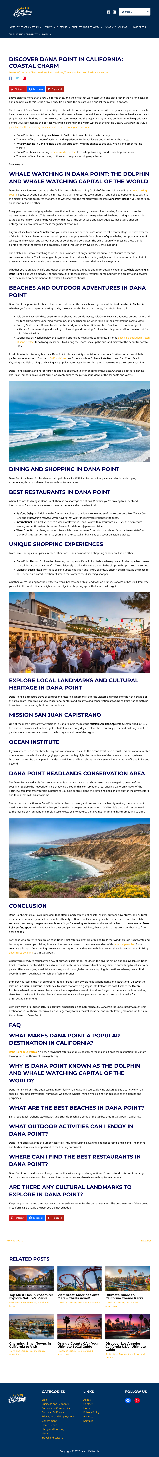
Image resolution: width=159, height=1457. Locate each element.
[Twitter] (17, 78)
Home (12, 27)
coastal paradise (124, 944)
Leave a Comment (19, 72)
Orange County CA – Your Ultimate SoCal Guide (78, 1345)
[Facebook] (109, 12)
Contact (88, 1404)
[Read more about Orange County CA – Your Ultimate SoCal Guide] (79, 1326)
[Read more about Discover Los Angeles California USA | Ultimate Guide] (127, 1326)
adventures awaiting (21, 952)
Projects (88, 1416)
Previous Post (13, 1240)
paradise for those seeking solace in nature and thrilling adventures (49, 127)
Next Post (148, 1240)
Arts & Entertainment (89, 1302)
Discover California (29, 27)
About (87, 1399)
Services (88, 1421)
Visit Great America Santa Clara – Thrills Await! (78, 1296)
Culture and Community (23, 34)
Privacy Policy (91, 1412)
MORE (45, 34)
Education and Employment (58, 1416)
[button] (42, 27)
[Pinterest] (114, 12)
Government (49, 1421)
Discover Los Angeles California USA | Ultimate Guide (125, 1347)
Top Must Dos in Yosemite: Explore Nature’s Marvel (31, 1296)
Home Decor (139, 27)
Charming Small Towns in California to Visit (30, 1345)
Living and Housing (115, 27)
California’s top (58, 358)
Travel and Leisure (56, 27)
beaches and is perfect (63, 152)
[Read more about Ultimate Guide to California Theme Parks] (127, 1278)
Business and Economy (85, 27)
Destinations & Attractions (47, 72)
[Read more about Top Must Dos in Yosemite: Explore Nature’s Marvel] (31, 1278)
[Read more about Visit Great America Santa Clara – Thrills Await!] (79, 1278)
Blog (44, 1399)
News (45, 1433)
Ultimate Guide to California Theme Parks (124, 1296)
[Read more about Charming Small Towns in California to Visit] (31, 1326)
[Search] (148, 11)
